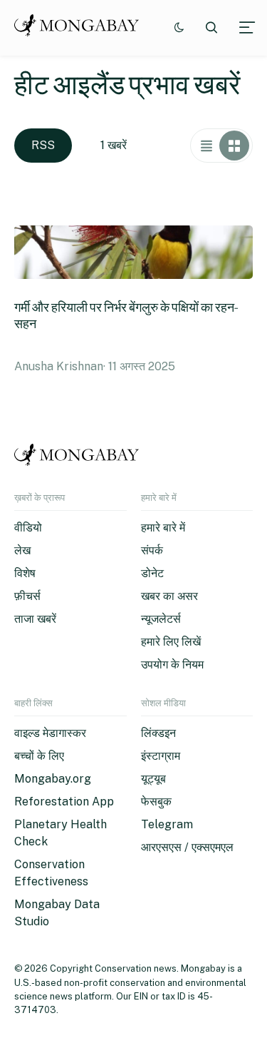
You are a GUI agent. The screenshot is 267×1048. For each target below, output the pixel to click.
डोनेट (152, 573)
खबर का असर (169, 596)
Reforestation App (64, 801)
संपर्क (152, 550)
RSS (43, 145)
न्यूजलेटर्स (161, 619)
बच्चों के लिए (39, 756)
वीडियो (28, 527)
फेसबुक (156, 801)
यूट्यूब (153, 778)
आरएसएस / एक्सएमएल (187, 847)
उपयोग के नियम (172, 664)
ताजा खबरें (35, 619)
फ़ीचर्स (27, 596)
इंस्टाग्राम (160, 756)
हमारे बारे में (163, 527)
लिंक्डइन (158, 733)
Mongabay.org (52, 778)
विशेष (25, 573)
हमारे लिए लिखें (171, 641)
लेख (22, 550)
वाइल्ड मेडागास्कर (50, 733)
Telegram (167, 824)
